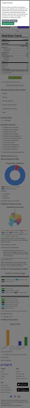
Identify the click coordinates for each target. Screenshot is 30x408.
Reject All (5, 21)
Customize (13, 21)
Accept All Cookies (8, 23)
